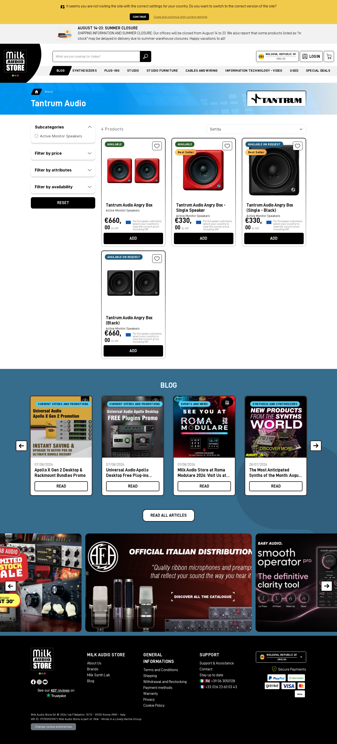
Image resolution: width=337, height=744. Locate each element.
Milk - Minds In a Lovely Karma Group (117, 719)
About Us (94, 663)
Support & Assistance (217, 663)
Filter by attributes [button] (53, 170)
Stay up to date (211, 675)
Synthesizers (84, 70)
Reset (63, 203)
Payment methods (157, 688)
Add (133, 238)
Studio (133, 70)
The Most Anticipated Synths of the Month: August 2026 (275, 472)
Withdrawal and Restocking (165, 682)
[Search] (145, 56)
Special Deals (318, 70)
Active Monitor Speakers (61, 136)
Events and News (194, 404)
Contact (206, 669)
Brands (92, 669)
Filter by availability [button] (54, 186)
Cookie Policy (154, 705)
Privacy (149, 699)
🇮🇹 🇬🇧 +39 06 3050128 (217, 681)
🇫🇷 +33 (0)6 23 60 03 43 (218, 687)
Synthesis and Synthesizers (275, 404)
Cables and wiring (202, 70)
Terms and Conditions (160, 670)
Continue (139, 16)
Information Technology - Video (253, 70)
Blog (60, 70)
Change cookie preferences (53, 726)
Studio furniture (162, 70)
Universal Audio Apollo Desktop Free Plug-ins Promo (127, 472)
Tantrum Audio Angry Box (129, 205)
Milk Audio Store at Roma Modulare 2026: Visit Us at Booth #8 (202, 472)
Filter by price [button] (48, 153)
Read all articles (168, 515)
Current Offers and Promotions (63, 404)
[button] (326, 582)
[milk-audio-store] (15, 63)
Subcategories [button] (49, 127)
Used (294, 70)
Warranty (150, 694)
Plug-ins (112, 70)
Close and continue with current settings (180, 16)
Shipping (150, 676)
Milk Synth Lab (98, 675)
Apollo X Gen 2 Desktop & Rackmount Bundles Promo (60, 472)
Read (61, 486)
